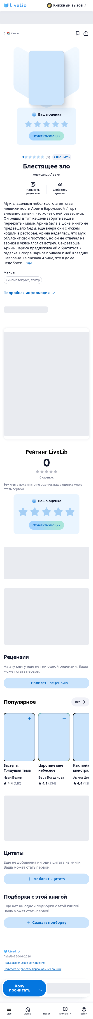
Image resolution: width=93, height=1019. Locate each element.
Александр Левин (46, 175)
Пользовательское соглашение (24, 963)
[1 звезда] (28, 124)
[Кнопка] (29, 718)
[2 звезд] (37, 124)
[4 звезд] (55, 124)
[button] (46, 78)
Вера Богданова (51, 777)
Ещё (29, 263)
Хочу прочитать (19, 988)
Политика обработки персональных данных (32, 969)
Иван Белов (13, 777)
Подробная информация (27, 292)
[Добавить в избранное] (77, 33)
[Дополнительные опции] (41, 990)
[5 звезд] (64, 124)
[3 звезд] (46, 124)
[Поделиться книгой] (85, 33)
